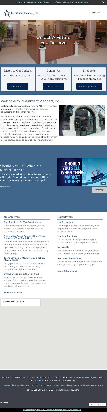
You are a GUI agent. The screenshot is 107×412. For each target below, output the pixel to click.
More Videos (6, 187)
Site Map (4, 402)
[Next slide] (104, 45)
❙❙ (55, 62)
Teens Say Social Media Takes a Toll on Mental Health (24, 259)
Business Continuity (93, 385)
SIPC (42, 380)
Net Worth (63, 247)
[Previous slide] (3, 45)
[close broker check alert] (103, 2)
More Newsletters (14, 292)
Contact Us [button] (52, 86)
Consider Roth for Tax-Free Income (22, 222)
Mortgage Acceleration (69, 258)
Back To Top (96, 405)
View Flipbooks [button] (88, 86)
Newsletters (12, 216)
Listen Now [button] (16, 86)
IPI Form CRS (28, 385)
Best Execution (75, 385)
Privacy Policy (60, 385)
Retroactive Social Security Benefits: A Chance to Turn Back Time (24, 237)
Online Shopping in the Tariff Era (21, 274)
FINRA (36, 380)
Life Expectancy (66, 222)
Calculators (65, 216)
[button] (96, 12)
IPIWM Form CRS (44, 385)
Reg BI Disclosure (12, 385)
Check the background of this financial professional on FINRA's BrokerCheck (52, 2)
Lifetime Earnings (67, 236)
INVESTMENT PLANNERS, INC (83, 378)
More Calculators (67, 271)
